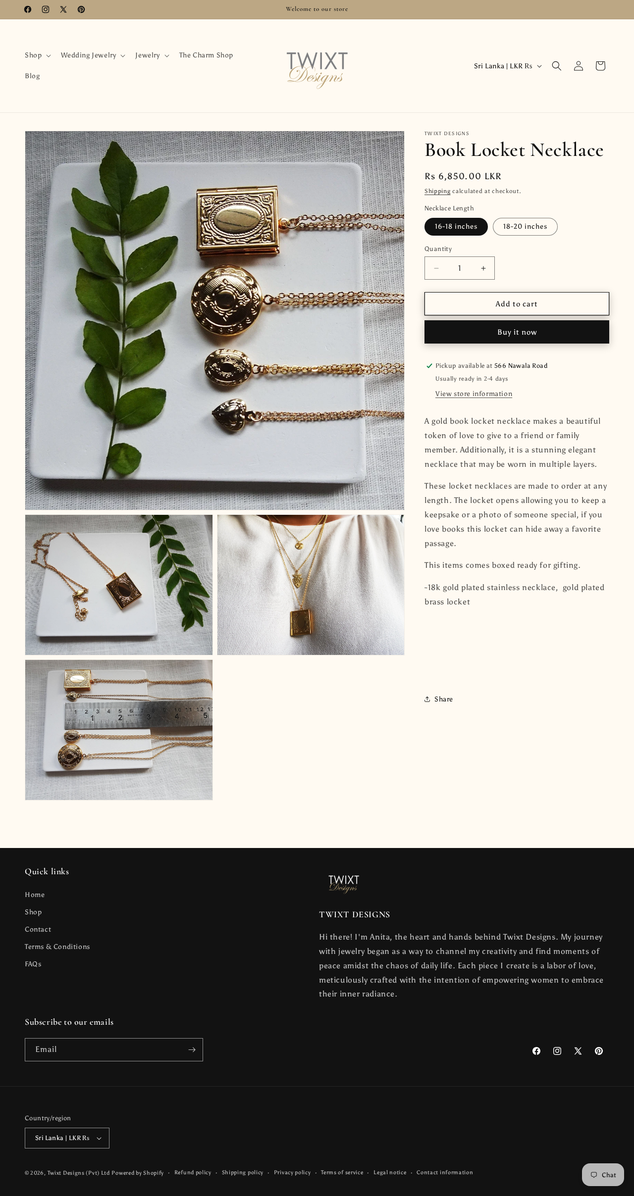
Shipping (437, 191)
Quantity (438, 248)
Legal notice (389, 1172)
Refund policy (192, 1172)
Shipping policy (243, 1172)
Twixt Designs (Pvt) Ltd (79, 1173)
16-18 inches (456, 226)
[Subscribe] (192, 1049)
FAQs (33, 964)
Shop (33, 912)
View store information (473, 394)
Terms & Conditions (57, 947)
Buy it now (517, 332)
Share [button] (443, 699)
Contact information (445, 1172)
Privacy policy (292, 1172)
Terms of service (342, 1172)
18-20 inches (525, 226)
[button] (37, 55)
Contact (38, 929)
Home (35, 895)
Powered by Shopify (137, 1173)
